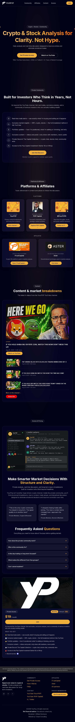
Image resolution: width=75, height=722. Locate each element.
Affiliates (37, 3)
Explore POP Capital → (37, 226)
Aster (53, 684)
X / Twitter (30, 699)
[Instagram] (3, 693)
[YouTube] (8, 693)
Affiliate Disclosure (41, 714)
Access (53, 3)
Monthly (54, 611)
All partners (56, 686)
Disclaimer (31, 714)
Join (69, 3)
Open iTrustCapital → (19, 263)
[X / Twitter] (12, 693)
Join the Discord (37, 153)
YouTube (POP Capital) (35, 696)
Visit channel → (13, 225)
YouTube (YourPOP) (34, 693)
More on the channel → (13, 393)
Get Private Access (27, 55)
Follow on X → (61, 225)
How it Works (31, 684)
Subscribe (11, 396)
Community (28, 3)
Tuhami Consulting (41, 716)
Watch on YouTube (48, 55)
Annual (63, 611)
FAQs (29, 686)
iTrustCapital (56, 681)
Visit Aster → (56, 263)
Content (45, 3)
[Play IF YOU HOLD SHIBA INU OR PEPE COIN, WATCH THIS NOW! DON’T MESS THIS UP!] (37, 322)
